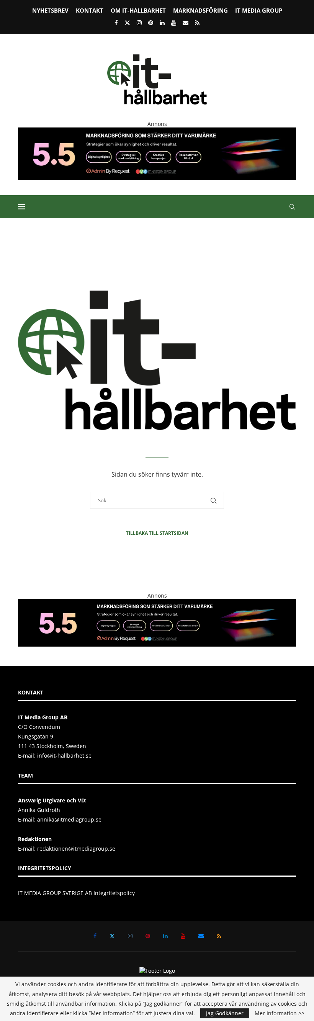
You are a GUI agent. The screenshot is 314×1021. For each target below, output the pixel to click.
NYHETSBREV (50, 10)
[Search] (292, 207)
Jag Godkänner (225, 1013)
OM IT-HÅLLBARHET (138, 10)
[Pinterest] (150, 22)
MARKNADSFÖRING (200, 10)
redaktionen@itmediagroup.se (76, 848)
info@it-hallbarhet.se (64, 755)
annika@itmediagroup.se (69, 819)
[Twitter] (127, 22)
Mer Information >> (279, 1013)
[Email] (185, 22)
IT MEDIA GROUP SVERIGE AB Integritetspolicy (76, 893)
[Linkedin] (162, 22)
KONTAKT (89, 10)
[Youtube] (173, 22)
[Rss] (197, 22)
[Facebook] (116, 22)
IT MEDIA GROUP (258, 10)
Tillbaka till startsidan (157, 533)
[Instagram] (139, 22)
